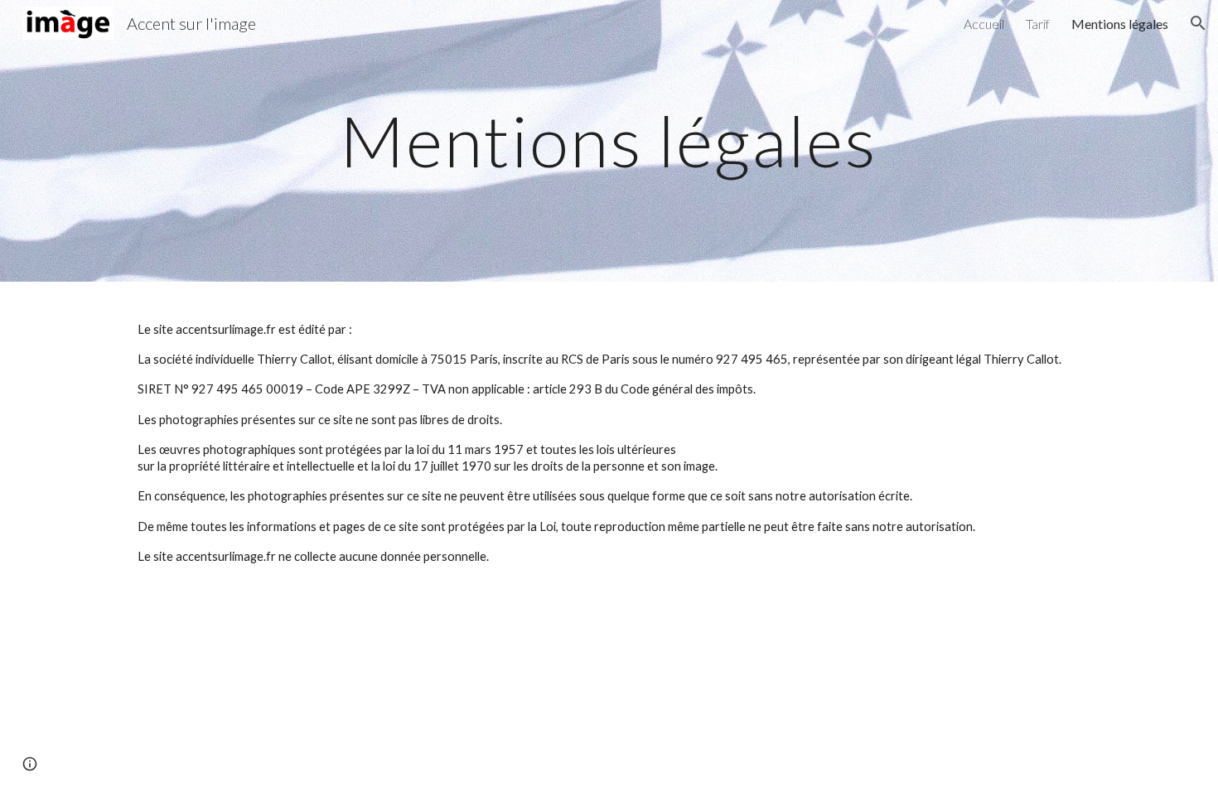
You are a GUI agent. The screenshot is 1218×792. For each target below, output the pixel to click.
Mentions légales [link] (1119, 23)
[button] (1198, 23)
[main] (609, 140)
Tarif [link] (1038, 23)
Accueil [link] (984, 23)
